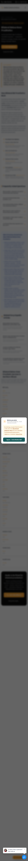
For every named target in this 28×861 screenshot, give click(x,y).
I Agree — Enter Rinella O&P (14, 439)
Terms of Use (19, 434)
